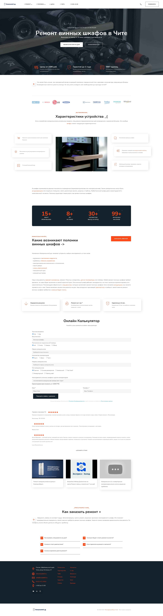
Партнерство (61, 571)
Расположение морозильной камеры (44, 343)
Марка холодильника (39, 349)
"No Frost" (70, 370)
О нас (72, 571)
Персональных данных (107, 401)
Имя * (34, 388)
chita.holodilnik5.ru (41, 574)
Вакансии (73, 574)
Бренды (72, 583)
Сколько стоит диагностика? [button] (53, 544)
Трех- (49, 358)
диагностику (100, 287)
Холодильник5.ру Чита (111, 610)
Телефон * (86, 388)
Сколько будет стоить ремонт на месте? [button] (100, 538)
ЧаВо (59, 574)
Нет (35, 334)
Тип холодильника (38, 368)
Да (40, 334)
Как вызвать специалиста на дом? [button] (55, 538)
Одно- (36, 358)
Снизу (41, 345)
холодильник (118, 285)
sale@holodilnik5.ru (41, 578)
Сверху (48, 345)
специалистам (67, 285)
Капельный (60, 370)
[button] (47, 469)
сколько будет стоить (59, 290)
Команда (73, 577)
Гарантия (60, 580)
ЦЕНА (53, 4)
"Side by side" (50, 373)
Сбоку (55, 345)
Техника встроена (38, 332)
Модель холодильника (39, 362)
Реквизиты (61, 567)
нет (35, 345)
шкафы (69, 123)
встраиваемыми (37, 191)
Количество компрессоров (40, 355)
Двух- (43, 358)
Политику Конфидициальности (76, 401)
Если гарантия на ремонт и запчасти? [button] (99, 544)
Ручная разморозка (48, 370)
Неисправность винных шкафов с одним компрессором (50, 378)
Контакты (73, 567)
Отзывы (60, 577)
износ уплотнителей (40, 268)
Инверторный (38, 373)
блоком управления (48, 261)
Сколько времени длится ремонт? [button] (55, 551)
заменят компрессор (52, 280)
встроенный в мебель (140, 150)
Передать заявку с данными (45, 396)
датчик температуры (88, 280)
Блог (71, 580)
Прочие (36, 370)
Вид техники (36, 337)
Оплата (59, 583)
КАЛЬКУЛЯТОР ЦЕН (93, 44)
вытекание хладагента (49, 258)
